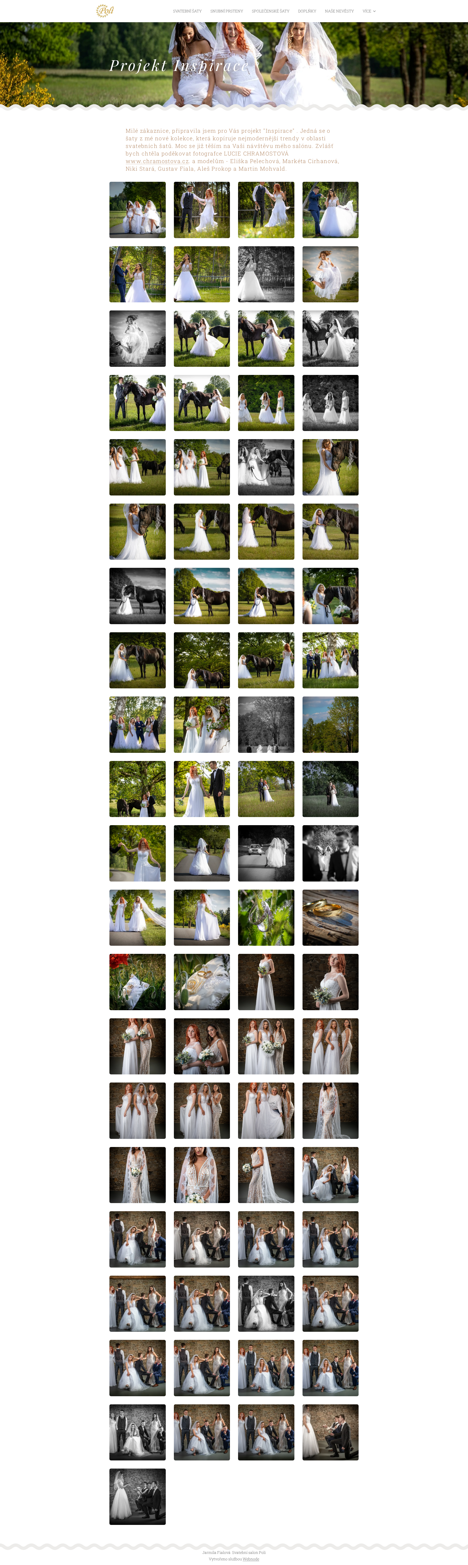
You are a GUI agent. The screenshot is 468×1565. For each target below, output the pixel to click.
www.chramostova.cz (157, 160)
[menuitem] (189, 11)
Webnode (251, 1558)
